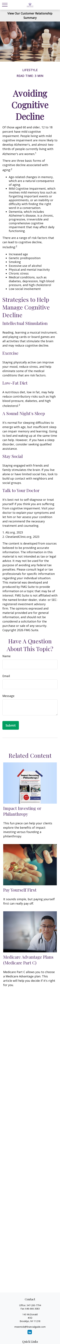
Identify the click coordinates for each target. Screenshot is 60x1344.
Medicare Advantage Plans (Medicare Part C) (28, 960)
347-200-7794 (34, 1305)
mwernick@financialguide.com (30, 1326)
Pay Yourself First (19, 890)
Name (6, 656)
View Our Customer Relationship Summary (30, 15)
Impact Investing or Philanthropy (22, 811)
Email (6, 676)
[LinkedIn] (30, 1332)
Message (8, 696)
